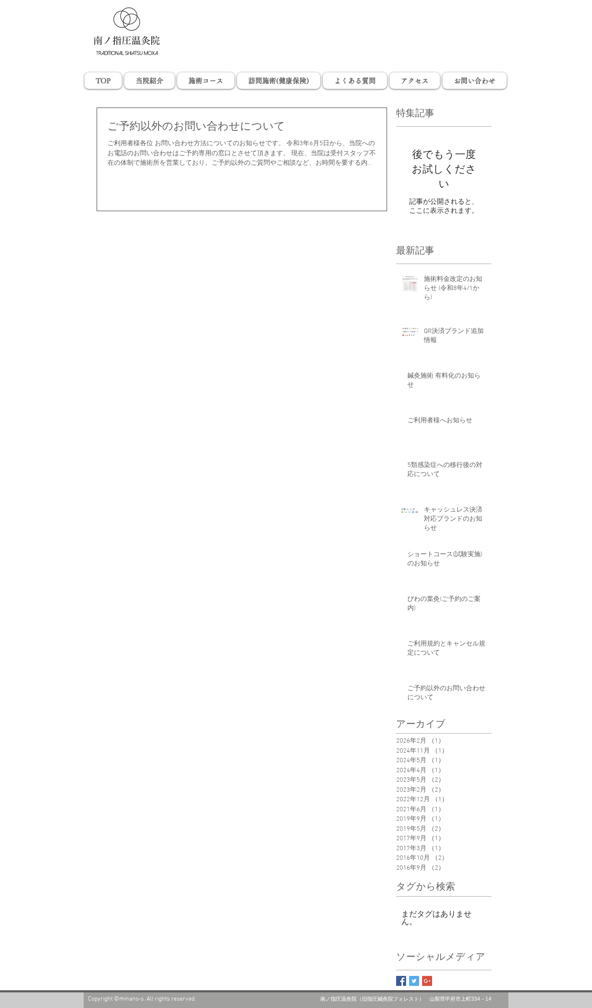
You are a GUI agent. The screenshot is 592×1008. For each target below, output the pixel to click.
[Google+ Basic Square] (427, 981)
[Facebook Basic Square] (401, 981)
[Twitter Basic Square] (414, 981)
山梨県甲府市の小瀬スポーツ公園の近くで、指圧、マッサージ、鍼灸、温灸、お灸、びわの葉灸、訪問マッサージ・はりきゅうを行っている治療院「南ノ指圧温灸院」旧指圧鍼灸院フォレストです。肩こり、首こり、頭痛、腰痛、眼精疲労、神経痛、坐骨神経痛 (296, 14)
